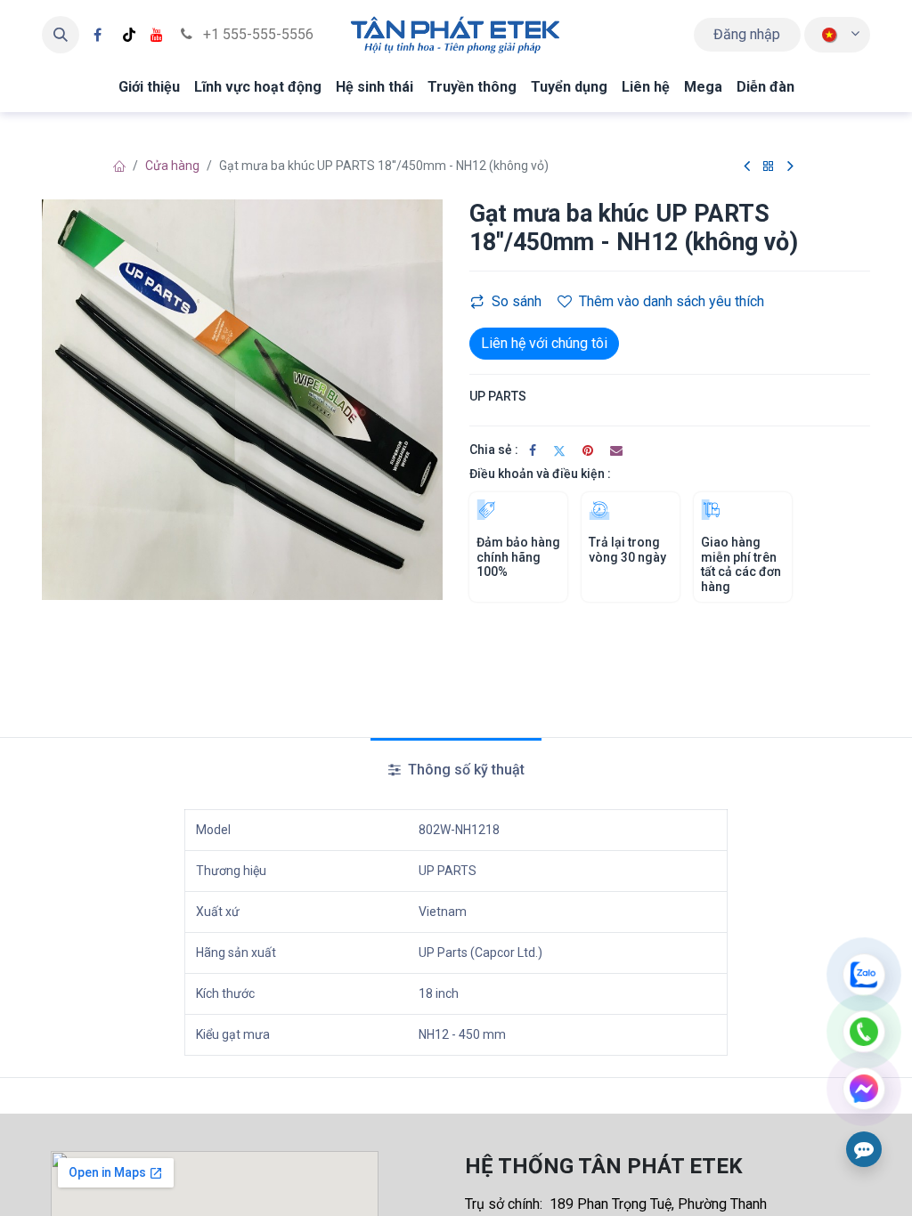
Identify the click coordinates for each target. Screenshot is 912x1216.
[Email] (616, 450)
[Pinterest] (587, 450)
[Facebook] (97, 34)
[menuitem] (149, 87)
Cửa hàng (172, 165)
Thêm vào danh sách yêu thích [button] (671, 301)
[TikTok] (129, 34)
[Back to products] (768, 167)
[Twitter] (559, 450)
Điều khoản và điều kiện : (540, 473)
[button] (60, 34)
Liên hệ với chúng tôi (544, 343)
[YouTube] (157, 34)
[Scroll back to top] (864, 881)
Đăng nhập (746, 34)
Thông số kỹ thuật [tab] (464, 769)
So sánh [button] (517, 301)
